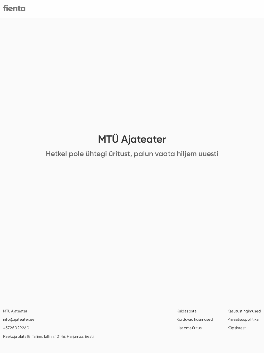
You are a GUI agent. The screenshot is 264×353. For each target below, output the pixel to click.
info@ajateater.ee (19, 319)
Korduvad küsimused (195, 319)
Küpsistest (236, 327)
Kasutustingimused (244, 311)
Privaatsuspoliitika (243, 319)
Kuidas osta (186, 311)
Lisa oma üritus (189, 327)
